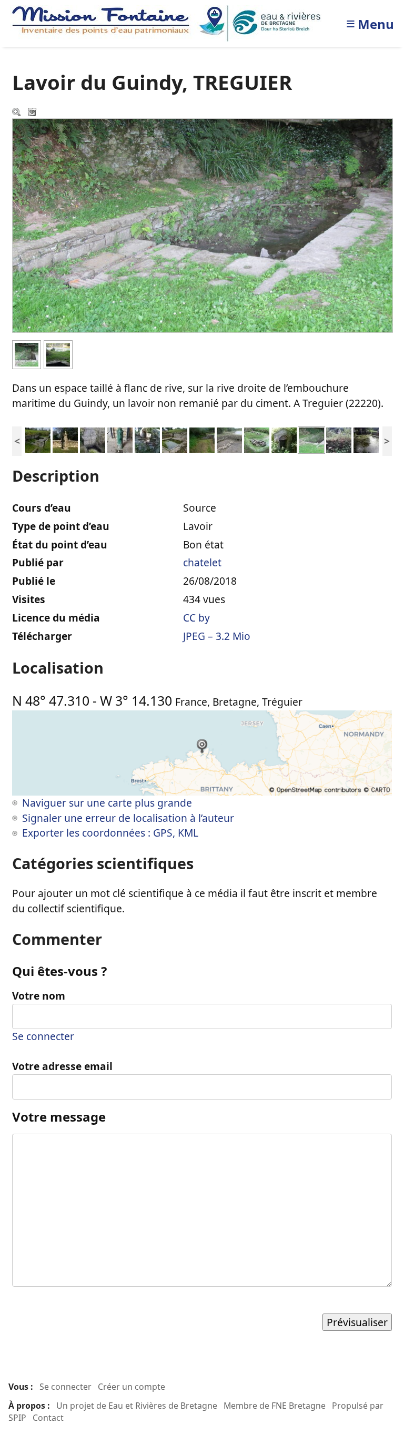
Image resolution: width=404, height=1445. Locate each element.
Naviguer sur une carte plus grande (107, 803)
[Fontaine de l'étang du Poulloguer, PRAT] (92, 439)
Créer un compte (131, 1386)
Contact (48, 1417)
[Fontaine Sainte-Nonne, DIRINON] (147, 439)
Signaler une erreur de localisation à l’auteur (128, 818)
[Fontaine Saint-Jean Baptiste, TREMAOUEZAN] (65, 439)
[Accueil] (169, 22)
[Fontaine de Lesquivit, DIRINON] (284, 439)
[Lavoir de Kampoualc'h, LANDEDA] (366, 439)
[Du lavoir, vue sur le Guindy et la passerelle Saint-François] (58, 354)
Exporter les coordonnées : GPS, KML (110, 833)
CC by (196, 617)
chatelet (202, 562)
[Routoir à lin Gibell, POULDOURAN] (229, 439)
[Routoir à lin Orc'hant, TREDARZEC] (256, 439)
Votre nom (38, 996)
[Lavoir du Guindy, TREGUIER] (311, 439)
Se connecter (43, 1036)
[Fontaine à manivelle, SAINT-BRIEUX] (120, 439)
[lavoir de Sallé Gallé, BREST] (202, 439)
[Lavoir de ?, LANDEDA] (338, 439)
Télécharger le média (33, 113)
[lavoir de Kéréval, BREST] (174, 439)
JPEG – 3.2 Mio (216, 636)
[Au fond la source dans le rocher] (26, 354)
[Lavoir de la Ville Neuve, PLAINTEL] (38, 439)
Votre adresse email (62, 1066)
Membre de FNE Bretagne (275, 1405)
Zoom (17, 113)
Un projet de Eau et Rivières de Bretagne (136, 1405)
